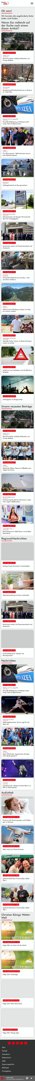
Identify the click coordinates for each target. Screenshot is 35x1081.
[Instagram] (17, 1043)
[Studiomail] (21, 1043)
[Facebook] (13, 1043)
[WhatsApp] (9, 1043)
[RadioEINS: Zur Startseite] (15, 3)
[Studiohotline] (25, 1043)
